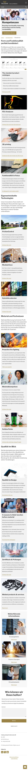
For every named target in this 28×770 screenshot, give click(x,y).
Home (2, 37)
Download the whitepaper (8, 539)
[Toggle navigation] (25, 2)
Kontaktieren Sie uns (9, 33)
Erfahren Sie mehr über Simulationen (11, 124)
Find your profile (6, 91)
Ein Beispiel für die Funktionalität (10, 191)
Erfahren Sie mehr (6, 278)
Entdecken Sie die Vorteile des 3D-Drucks (12, 155)
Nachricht (4, 706)
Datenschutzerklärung (14, 757)
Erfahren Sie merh (6, 245)
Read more (5, 608)
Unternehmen (9, 37)
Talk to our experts (7, 366)
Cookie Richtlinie (14, 758)
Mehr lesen (14, 639)
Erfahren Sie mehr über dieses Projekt (11, 442)
